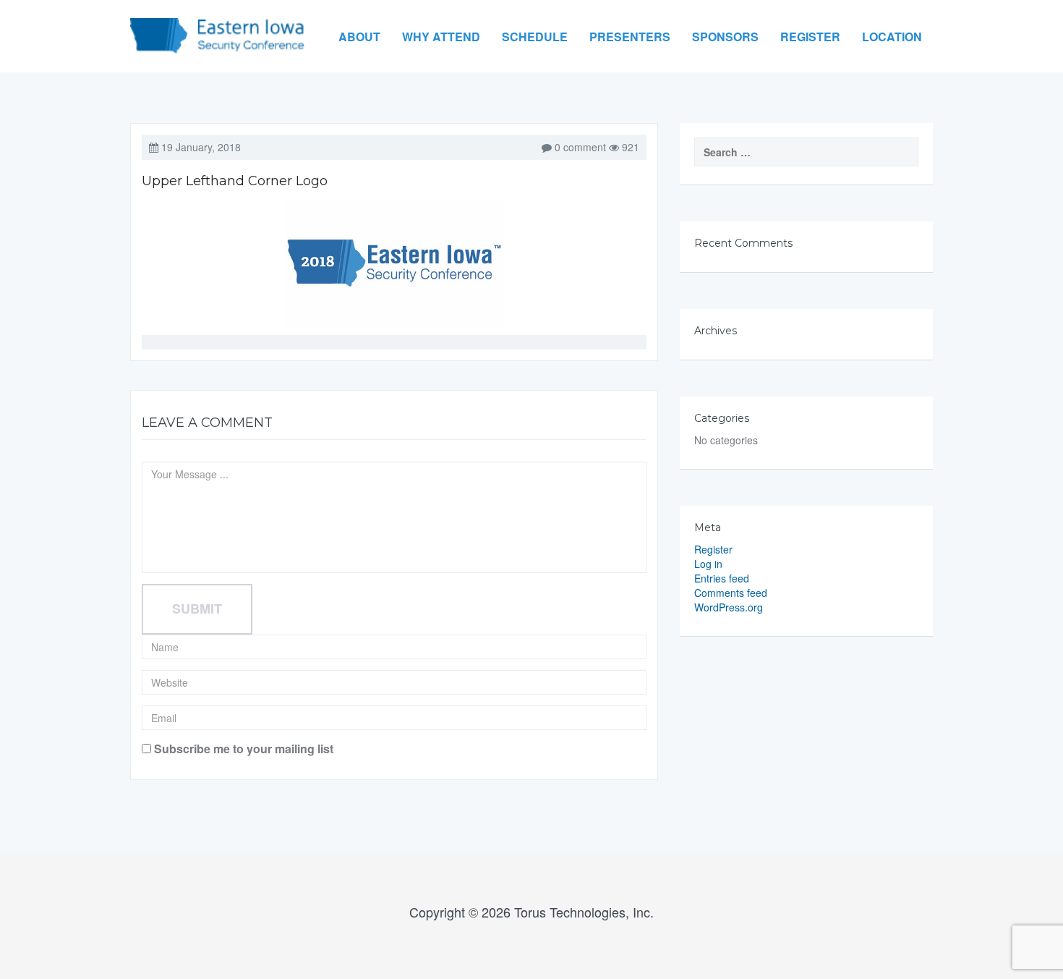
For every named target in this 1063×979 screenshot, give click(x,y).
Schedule (535, 36)
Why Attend (441, 36)
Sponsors (725, 36)
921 (629, 147)
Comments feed (730, 592)
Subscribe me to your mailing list (242, 749)
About (359, 36)
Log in (708, 563)
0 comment (580, 147)
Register (810, 36)
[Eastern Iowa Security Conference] (217, 25)
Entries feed (721, 578)
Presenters (629, 36)
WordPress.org (728, 607)
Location (892, 36)
